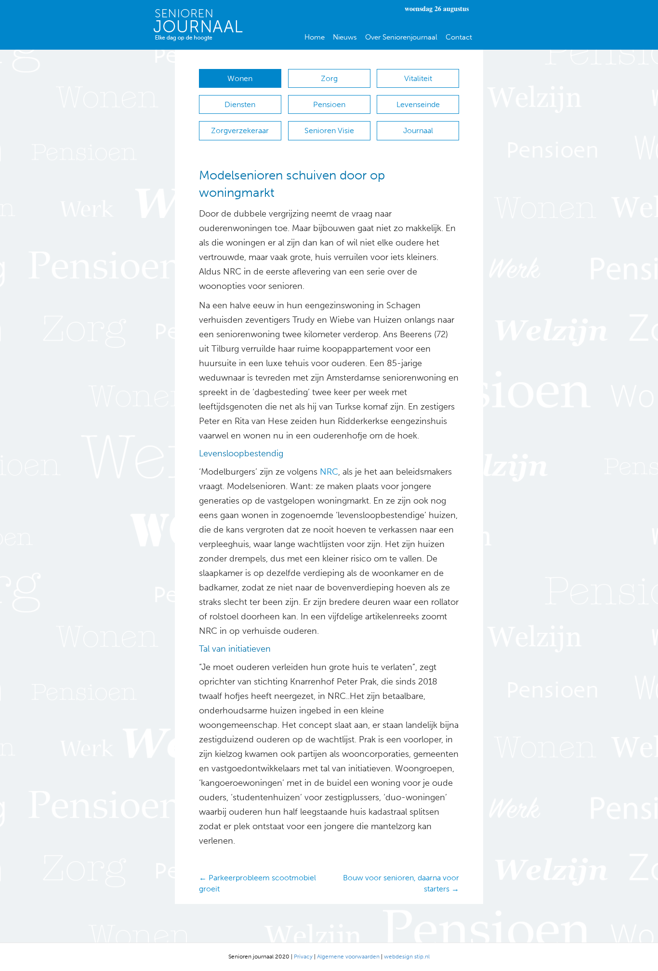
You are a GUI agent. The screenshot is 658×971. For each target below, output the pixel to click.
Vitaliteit (418, 78)
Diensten (239, 104)
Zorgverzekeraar (240, 130)
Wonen (239, 78)
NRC (327, 471)
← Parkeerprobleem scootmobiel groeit (257, 883)
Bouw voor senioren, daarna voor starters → (401, 883)
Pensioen (329, 104)
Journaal (418, 130)
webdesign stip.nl (407, 956)
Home (314, 37)
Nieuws (345, 37)
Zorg (329, 78)
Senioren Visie (329, 130)
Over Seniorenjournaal (401, 37)
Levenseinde (418, 104)
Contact (459, 37)
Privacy (303, 956)
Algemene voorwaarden (348, 956)
